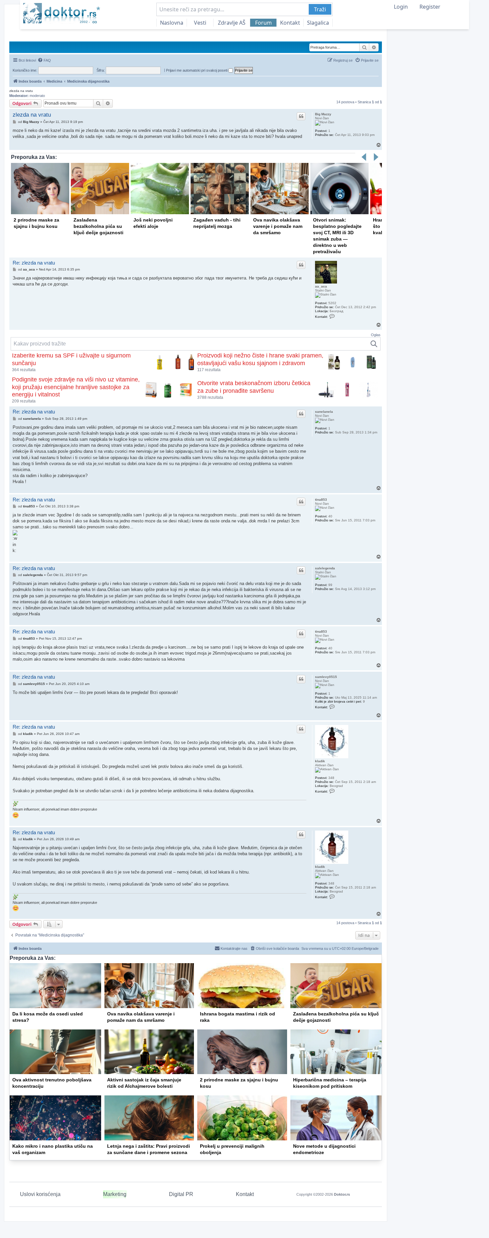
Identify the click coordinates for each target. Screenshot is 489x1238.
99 (330, 585)
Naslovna (171, 22)
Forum (263, 22)
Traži (320, 9)
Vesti (200, 22)
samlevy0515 (326, 677)
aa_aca (321, 286)
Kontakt (290, 22)
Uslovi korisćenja (40, 1194)
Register (429, 6)
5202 (332, 303)
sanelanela (324, 411)
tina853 (321, 499)
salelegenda (325, 568)
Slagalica (318, 22)
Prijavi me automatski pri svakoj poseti (197, 70)
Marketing (114, 1194)
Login (401, 6)
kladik (320, 761)
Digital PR (181, 1194)
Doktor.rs (342, 1194)
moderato (37, 96)
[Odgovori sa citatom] (301, 116)
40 (330, 516)
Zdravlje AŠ (231, 22)
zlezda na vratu (21, 91)
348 (331, 778)
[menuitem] (44, 60)
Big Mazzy (323, 114)
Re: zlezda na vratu (34, 263)
